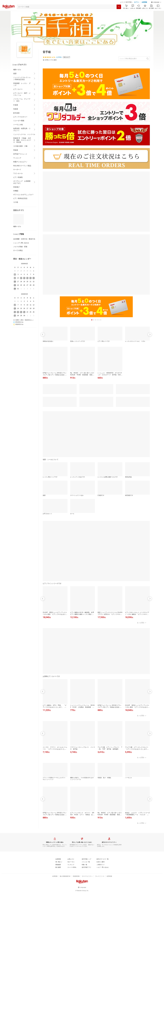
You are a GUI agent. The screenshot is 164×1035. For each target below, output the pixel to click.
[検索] (119, 7)
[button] (156, 2)
